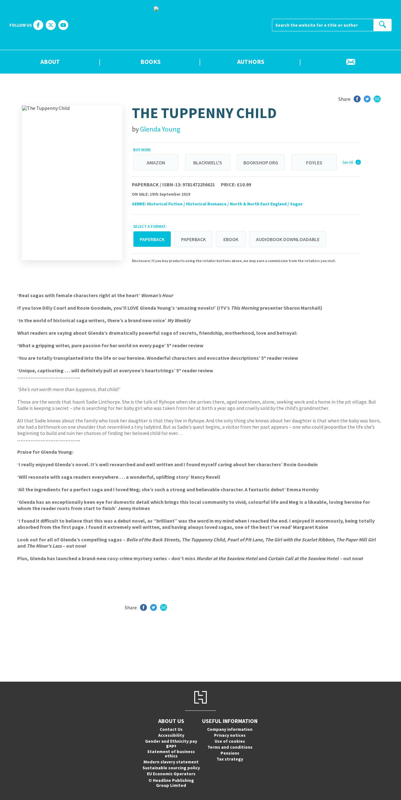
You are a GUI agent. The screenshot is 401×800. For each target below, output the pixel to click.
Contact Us (171, 729)
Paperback (193, 239)
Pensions (230, 753)
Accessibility (171, 735)
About (50, 62)
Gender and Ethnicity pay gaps (171, 743)
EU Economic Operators (171, 774)
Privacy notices (230, 735)
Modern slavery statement (171, 762)
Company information (230, 729)
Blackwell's (207, 162)
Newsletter (351, 62)
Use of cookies (230, 741)
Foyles (314, 162)
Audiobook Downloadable (288, 239)
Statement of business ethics (171, 754)
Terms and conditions (230, 747)
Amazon (156, 162)
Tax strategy (229, 759)
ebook (230, 239)
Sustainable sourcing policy (171, 768)
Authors (250, 62)
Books (150, 62)
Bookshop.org (260, 162)
